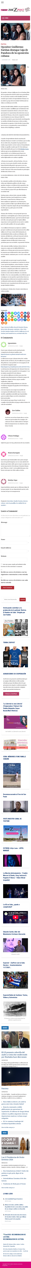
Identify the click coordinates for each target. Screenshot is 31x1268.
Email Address (6, 548)
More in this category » (8, 1127)
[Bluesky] (5, 316)
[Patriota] (15, 1077)
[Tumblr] (25, 316)
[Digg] (25, 319)
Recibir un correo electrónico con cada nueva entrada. (14, 581)
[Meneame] (12, 319)
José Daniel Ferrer (11, 333)
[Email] (12, 316)
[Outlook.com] (18, 316)
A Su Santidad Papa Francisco (14, 1199)
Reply (21, 346)
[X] (2, 313)
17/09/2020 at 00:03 (13, 455)
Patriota (4, 1089)
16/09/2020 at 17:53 (13, 438)
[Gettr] (2, 319)
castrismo (16, 329)
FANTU (17, 331)
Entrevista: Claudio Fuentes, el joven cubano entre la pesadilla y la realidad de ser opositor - (14, 503)
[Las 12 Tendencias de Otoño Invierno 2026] (15, 1146)
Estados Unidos (9, 331)
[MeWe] (5, 319)
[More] (5, 322)
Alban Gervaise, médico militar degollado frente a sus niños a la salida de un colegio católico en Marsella (16, 1207)
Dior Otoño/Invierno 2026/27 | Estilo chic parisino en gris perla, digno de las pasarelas (15, 1173)
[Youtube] (21, 313)
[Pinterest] (28, 316)
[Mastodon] (18, 319)
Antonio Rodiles (8, 327)
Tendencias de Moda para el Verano (14, 1184)
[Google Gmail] (15, 316)
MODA (5, 1133)
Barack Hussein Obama (20, 327)
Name (3, 539)
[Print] (28, 319)
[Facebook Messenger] (15, 313)
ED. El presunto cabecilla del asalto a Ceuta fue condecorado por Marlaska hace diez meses (14, 1054)
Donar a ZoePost (11, 694)
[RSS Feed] (2, 322)
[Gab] (15, 319)
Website (3, 556)
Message (4, 522)
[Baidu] (21, 319)
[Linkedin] (25, 313)
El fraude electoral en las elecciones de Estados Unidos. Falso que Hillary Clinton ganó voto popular (15, 1217)
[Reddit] (21, 316)
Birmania (10, 329)
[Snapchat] (9, 316)
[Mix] (9, 319)
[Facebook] (5, 313)
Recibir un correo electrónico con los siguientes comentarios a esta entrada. (14, 573)
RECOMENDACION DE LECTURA (13, 1239)
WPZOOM (9, 1265)
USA (26, 333)
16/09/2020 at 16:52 (17, 413)
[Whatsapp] (12, 313)
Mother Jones (25, 149)
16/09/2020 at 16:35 (13, 346)
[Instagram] (9, 313)
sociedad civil (20, 333)
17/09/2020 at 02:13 (13, 483)
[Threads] (2, 316)
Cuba (21, 329)
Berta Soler (4, 329)
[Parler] (28, 313)
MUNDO (5, 1028)
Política (3, 44)
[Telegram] (18, 313)
